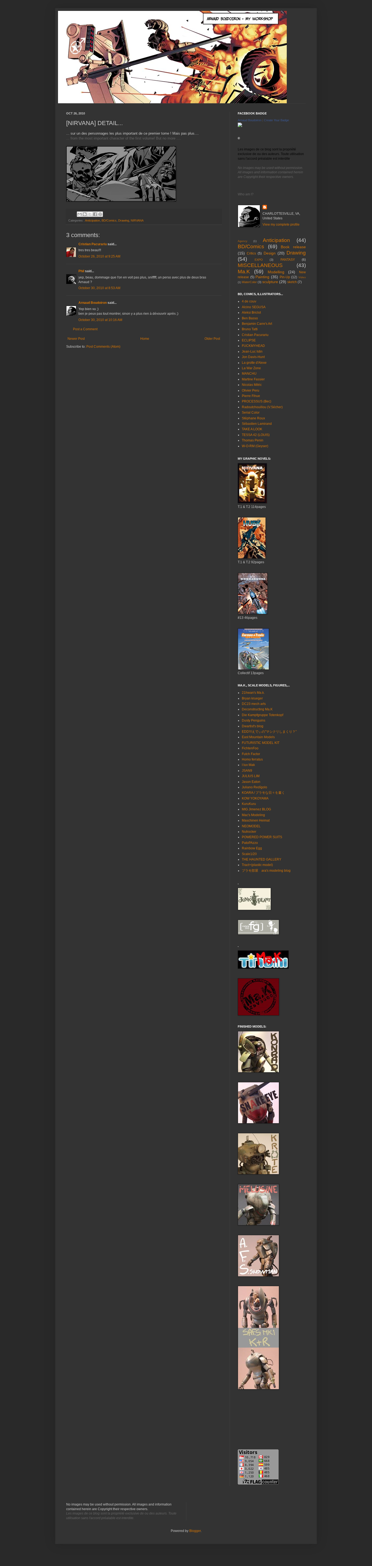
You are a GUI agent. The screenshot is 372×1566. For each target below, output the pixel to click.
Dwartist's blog (252, 726)
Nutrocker (249, 832)
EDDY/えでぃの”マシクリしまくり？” (269, 732)
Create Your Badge (276, 120)
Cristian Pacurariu (92, 244)
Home (144, 339)
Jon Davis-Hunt (253, 357)
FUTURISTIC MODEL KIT (260, 743)
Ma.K (244, 271)
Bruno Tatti (250, 329)
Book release (293, 247)
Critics (251, 253)
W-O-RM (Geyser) (255, 446)
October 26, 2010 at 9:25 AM (99, 256)
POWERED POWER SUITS (262, 837)
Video (302, 277)
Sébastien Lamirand (257, 424)
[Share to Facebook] (95, 214)
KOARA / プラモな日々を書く (263, 793)
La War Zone (251, 368)
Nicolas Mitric (252, 385)
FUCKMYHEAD (253, 346)
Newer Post (76, 339)
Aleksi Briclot (251, 312)
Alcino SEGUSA (254, 307)
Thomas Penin (252, 440)
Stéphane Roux (253, 418)
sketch (292, 282)
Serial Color (251, 412)
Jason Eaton (251, 782)
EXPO (259, 259)
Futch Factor (251, 754)
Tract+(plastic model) (257, 865)
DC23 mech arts (254, 704)
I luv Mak (248, 765)
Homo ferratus (252, 759)
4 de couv (249, 301)
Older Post (212, 339)
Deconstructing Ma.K (257, 709)
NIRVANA (137, 220)
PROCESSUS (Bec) (256, 401)
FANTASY (287, 260)
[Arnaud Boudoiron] (240, 126)
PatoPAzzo (250, 843)
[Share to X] (90, 214)
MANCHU (249, 373)
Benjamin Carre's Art (257, 324)
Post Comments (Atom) (103, 347)
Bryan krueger (252, 698)
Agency (242, 241)
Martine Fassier (253, 379)
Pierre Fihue (251, 396)
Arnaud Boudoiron (92, 303)
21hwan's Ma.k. (253, 693)
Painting (262, 277)
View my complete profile (281, 224)
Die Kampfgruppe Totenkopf (262, 715)
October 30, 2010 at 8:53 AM (99, 288)
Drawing (123, 220)
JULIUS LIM (251, 776)
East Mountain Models (258, 737)
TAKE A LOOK (252, 429)
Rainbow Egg (252, 848)
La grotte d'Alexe (254, 363)
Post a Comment (85, 329)
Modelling (276, 272)
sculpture (270, 282)
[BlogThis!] (84, 214)
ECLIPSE (249, 340)
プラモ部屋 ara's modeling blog (266, 871)
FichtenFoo (250, 748)
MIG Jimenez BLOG (256, 809)
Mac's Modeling (253, 815)
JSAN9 (247, 771)
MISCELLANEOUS (260, 265)
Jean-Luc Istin (252, 351)
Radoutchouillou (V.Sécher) (262, 407)
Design (270, 253)
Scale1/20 (249, 854)
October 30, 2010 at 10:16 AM (100, 320)
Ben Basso (250, 318)
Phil (81, 271)
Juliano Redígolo (254, 787)
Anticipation (92, 220)
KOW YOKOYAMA (255, 798)
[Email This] (79, 214)
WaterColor (249, 282)
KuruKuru (249, 804)
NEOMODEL (251, 826)
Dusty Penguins (253, 720)
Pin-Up (285, 277)
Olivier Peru (250, 390)
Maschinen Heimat (256, 820)
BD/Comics (109, 220)
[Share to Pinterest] (100, 214)
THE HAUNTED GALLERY (261, 859)
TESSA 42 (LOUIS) (256, 435)
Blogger (195, 1531)
